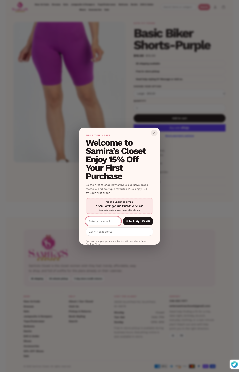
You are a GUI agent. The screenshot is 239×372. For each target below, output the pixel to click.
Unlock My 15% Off (138, 221)
